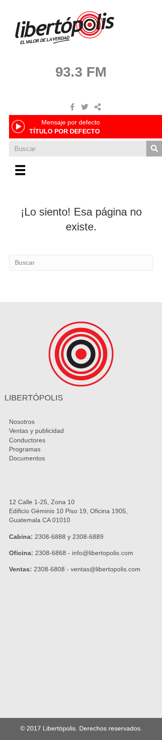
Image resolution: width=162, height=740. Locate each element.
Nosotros (22, 421)
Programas (24, 449)
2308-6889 (88, 536)
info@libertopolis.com (102, 552)
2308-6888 (50, 536)
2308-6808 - (52, 569)
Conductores (27, 440)
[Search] (154, 148)
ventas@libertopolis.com (105, 569)
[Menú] (20, 170)
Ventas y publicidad (36, 430)
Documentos (27, 458)
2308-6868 (50, 552)
